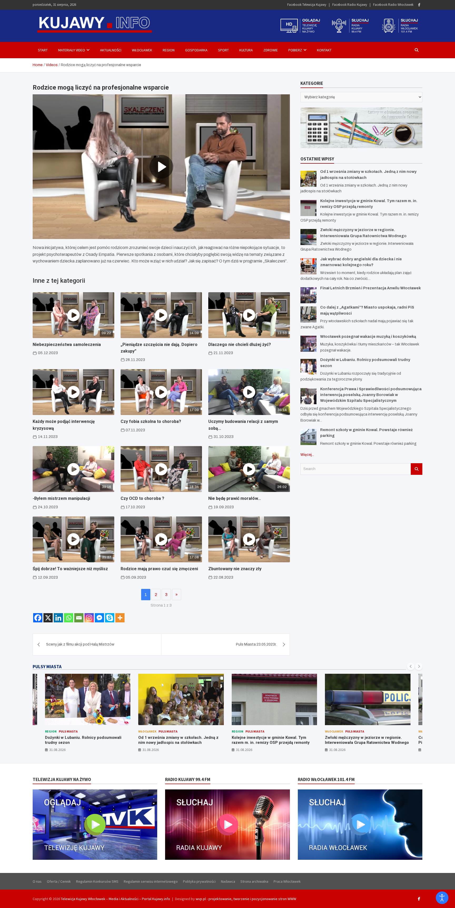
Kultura (246, 50)
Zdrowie (270, 50)
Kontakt (324, 50)
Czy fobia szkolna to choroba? (151, 421)
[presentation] (410, 666)
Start (43, 50)
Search (416, 469)
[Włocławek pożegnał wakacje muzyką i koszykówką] (308, 344)
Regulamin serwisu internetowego (151, 881)
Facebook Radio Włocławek (393, 4)
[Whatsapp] (68, 617)
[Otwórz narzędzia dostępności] (442, 897)
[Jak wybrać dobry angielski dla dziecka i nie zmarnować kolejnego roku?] (308, 266)
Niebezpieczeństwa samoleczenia (67, 344)
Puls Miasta (68, 731)
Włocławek (142, 50)
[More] (120, 617)
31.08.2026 (57, 749)
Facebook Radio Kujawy (349, 4)
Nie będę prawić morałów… (234, 498)
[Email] (78, 617)
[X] (48, 617)
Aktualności (110, 50)
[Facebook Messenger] (99, 617)
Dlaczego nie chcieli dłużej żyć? (239, 344)
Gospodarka (196, 50)
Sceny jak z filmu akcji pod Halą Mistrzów (80, 644)
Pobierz (295, 50)
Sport (223, 50)
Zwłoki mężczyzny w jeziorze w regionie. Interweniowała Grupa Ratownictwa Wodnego (367, 740)
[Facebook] (419, 5)
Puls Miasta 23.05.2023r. (256, 644)
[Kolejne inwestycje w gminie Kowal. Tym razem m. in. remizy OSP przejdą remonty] (308, 208)
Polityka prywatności (199, 881)
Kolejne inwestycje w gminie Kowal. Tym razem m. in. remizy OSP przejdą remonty (271, 740)
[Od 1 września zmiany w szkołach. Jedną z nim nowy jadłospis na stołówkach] (308, 179)
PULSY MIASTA (47, 667)
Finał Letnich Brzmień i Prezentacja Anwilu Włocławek (370, 288)
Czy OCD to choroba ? (142, 498)
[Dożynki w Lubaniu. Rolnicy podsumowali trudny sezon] (308, 367)
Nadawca (228, 881)
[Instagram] (89, 617)
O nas (37, 881)
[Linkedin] (58, 617)
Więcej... (307, 455)
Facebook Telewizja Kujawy (306, 4)
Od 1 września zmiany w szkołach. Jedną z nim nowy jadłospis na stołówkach (178, 740)
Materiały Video (71, 50)
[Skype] (109, 617)
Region (169, 50)
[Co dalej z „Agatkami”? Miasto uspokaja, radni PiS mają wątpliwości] (308, 314)
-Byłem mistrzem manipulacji (61, 498)
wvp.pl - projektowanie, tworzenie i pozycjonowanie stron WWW (246, 898)
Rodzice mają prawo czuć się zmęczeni (159, 568)
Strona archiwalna (254, 881)
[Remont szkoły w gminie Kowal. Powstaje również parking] (308, 437)
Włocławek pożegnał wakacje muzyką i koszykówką (368, 337)
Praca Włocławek (287, 881)
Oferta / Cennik (59, 881)
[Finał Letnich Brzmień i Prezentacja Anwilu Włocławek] (308, 295)
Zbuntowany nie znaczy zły (234, 568)
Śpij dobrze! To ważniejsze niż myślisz (70, 568)
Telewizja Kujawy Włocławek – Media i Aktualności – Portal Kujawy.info (115, 898)
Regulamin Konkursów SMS (97, 881)
